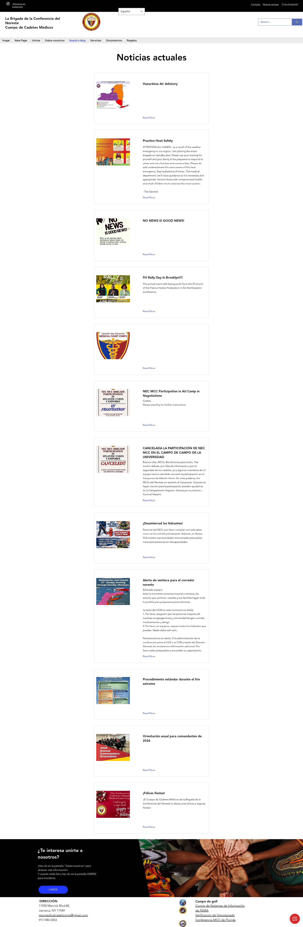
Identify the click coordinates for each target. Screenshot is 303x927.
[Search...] (297, 22)
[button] (151, 368)
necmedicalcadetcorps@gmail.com (63, 915)
